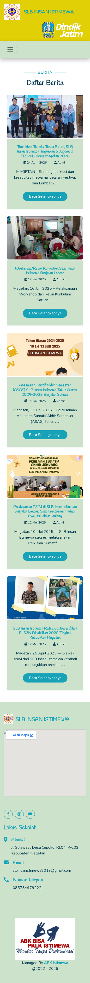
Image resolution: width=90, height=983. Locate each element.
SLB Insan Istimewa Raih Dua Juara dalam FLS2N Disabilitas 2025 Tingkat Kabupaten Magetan (45, 633)
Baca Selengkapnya (45, 196)
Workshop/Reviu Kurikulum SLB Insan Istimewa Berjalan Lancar (45, 271)
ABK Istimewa (56, 962)
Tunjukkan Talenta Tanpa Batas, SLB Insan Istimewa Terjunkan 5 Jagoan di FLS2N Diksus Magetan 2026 (45, 151)
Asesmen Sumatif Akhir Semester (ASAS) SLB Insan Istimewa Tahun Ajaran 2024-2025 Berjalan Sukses (45, 390)
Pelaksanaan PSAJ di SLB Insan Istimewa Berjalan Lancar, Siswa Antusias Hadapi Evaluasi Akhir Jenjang (45, 511)
